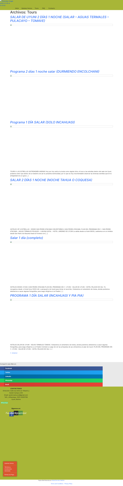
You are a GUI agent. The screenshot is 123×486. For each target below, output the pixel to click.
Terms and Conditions (57, 483)
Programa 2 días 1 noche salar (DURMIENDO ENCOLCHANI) (54, 71)
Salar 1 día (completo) (26, 238)
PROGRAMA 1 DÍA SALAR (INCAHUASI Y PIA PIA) (47, 295)
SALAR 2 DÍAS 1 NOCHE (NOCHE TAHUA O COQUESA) (51, 180)
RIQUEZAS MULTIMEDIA (58, 480)
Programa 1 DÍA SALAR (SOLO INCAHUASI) (42, 122)
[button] (51, 368)
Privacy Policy (68, 483)
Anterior (13, 353)
